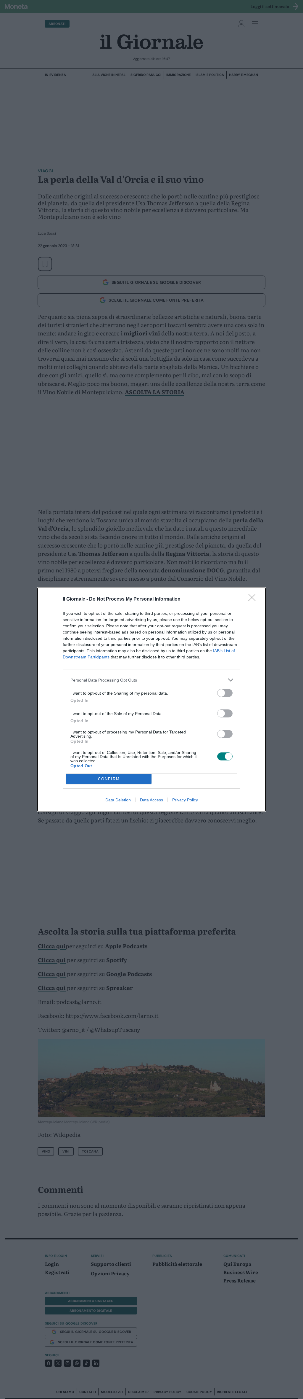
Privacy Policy (185, 800)
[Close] (254, 599)
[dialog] (151, 699)
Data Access (151, 800)
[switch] (225, 693)
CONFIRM (109, 779)
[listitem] (151, 680)
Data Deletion (118, 800)
